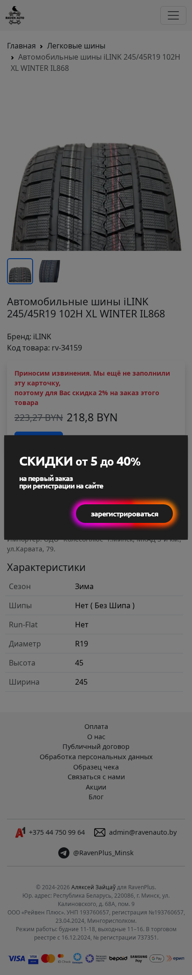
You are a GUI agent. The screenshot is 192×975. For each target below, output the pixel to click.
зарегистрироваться (124, 513)
